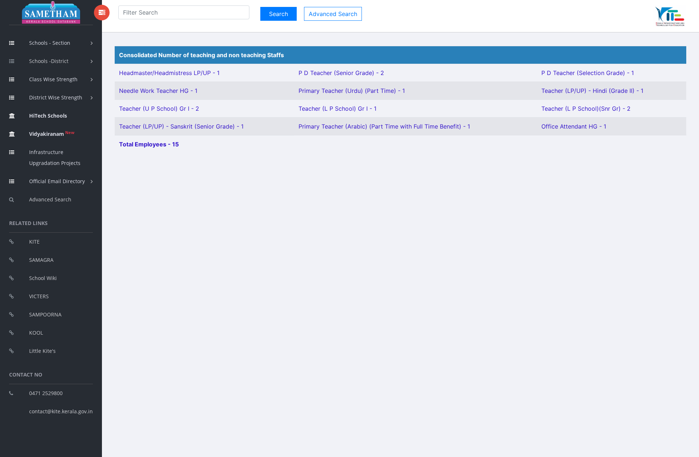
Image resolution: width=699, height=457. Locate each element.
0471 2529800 (46, 393)
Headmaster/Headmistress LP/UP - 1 (169, 72)
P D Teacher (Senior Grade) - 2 (341, 72)
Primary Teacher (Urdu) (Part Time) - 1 (352, 90)
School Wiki (43, 278)
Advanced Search (50, 199)
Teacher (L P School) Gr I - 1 (337, 108)
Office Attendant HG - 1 (573, 126)
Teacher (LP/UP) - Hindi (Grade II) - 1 (592, 90)
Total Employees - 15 (149, 144)
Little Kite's (42, 350)
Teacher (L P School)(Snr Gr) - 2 (586, 108)
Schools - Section (49, 42)
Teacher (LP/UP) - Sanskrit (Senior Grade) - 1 (181, 126)
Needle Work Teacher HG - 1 (158, 90)
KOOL (36, 332)
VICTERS (39, 296)
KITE (34, 241)
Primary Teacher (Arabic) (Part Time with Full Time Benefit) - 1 (384, 126)
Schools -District (48, 61)
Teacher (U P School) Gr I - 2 (159, 108)
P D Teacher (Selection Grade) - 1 (587, 72)
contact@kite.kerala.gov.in (61, 411)
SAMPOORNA (45, 314)
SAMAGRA (41, 259)
